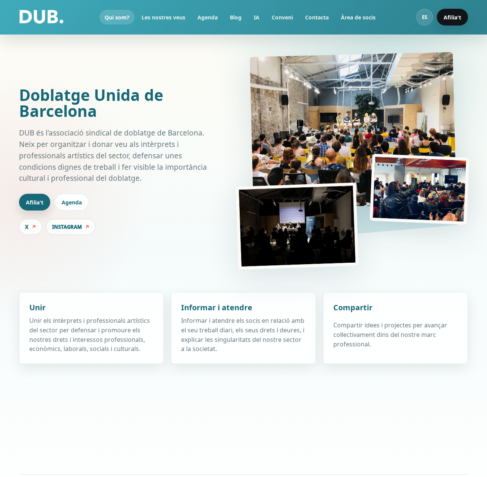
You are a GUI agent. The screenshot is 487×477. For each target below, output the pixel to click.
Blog (236, 17)
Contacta (317, 17)
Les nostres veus (163, 17)
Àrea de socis (358, 17)
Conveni (282, 17)
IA (256, 17)
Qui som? (117, 17)
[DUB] (41, 17)
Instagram (67, 226)
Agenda (207, 17)
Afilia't (452, 17)
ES (424, 17)
